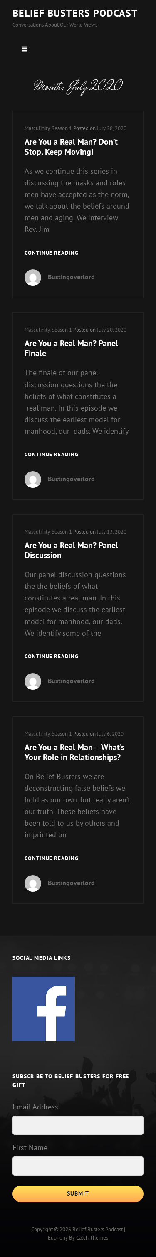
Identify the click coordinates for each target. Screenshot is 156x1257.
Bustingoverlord (71, 277)
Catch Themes (92, 1237)
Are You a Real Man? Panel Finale (71, 348)
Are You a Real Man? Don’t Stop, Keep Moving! (71, 146)
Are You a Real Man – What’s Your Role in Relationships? (74, 752)
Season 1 (62, 128)
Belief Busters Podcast (75, 13)
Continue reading (52, 253)
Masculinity (37, 128)
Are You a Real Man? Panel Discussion (71, 550)
